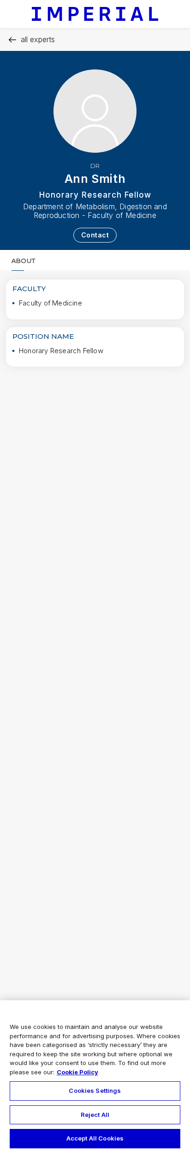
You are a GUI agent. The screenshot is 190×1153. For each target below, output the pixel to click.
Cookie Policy (77, 1072)
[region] (95, 1076)
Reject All (95, 1114)
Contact (95, 235)
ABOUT (23, 260)
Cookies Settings (95, 1090)
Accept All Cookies (95, 1138)
